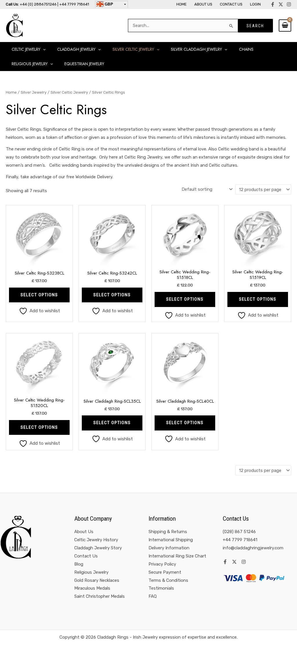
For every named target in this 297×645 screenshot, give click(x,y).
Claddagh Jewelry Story (98, 547)
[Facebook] (272, 4)
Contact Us (231, 4)
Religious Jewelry (91, 572)
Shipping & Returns (167, 531)
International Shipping (170, 539)
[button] (43, 49)
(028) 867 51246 (239, 531)
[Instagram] (289, 4)
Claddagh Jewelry (76, 49)
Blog (78, 564)
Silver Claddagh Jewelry (196, 49)
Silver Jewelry (34, 92)
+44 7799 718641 (240, 539)
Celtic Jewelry (26, 49)
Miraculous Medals (92, 588)
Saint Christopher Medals (99, 596)
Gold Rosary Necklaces (96, 580)
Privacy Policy (162, 564)
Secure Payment (164, 572)
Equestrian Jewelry (84, 64)
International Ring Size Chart (177, 556)
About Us (203, 4)
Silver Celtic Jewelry (133, 49)
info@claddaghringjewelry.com (253, 547)
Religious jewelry (30, 64)
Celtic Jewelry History (96, 539)
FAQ (152, 596)
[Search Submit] (231, 25)
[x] (280, 4)
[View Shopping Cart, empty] (285, 25)
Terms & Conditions (168, 580)
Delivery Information (168, 547)
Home (181, 4)
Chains (246, 49)
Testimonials (161, 588)
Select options (39, 294)
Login (255, 4)
